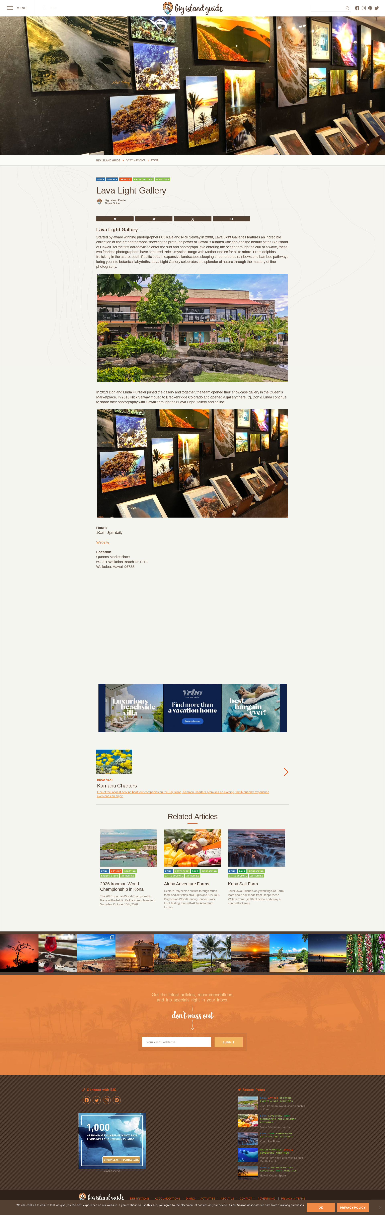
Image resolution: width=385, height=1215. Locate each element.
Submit (229, 1042)
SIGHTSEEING (209, 871)
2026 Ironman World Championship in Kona (122, 886)
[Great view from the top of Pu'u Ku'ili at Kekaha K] (96, 953)
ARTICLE (126, 179)
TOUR (195, 871)
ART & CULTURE (143, 179)
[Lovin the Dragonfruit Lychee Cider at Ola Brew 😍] (57, 953)
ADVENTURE (182, 871)
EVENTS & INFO (109, 876)
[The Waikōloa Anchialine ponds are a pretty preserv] (211, 953)
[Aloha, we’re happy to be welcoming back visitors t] (135, 953)
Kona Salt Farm (243, 883)
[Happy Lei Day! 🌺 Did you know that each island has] (365, 953)
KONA (100, 179)
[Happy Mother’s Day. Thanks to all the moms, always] (327, 953)
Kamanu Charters (117, 786)
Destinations (139, 1198)
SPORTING (130, 871)
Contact (246, 1198)
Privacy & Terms (293, 1198)
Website (102, 542)
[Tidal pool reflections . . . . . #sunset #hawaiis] (250, 953)
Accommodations (167, 1198)
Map (53, 8)
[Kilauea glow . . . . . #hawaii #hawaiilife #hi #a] (19, 953)
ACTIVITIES (162, 179)
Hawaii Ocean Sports (273, 1175)
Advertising (267, 1198)
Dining (190, 1198)
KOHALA (112, 179)
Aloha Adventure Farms (186, 883)
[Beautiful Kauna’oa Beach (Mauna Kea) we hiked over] (289, 953)
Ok (321, 1207)
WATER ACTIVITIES (271, 1150)
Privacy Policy (353, 1207)
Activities (208, 1198)
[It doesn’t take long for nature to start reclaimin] (173, 953)
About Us (227, 1198)
